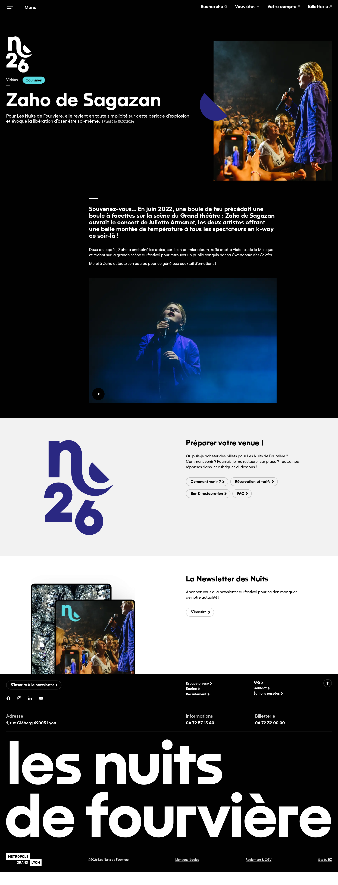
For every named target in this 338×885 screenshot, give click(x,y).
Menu (30, 7)
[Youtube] (41, 698)
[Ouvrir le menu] (10, 8)
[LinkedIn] (30, 698)
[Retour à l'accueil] (19, 71)
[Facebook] (8, 698)
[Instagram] (19, 698)
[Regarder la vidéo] (98, 394)
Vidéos (12, 80)
